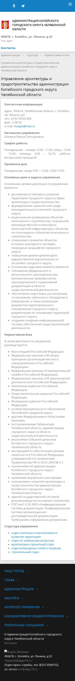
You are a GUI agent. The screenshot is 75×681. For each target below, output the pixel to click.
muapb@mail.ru (24, 126)
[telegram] (22, 5)
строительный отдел (25, 552)
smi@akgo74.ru (27, 669)
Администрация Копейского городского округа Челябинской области (39, 25)
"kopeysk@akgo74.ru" (18, 660)
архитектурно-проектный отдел (32, 544)
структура (32, 55)
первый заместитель (57, 55)
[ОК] (14, 5)
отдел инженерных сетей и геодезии (36, 548)
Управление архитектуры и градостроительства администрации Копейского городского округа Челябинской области (30, 66)
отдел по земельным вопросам (32, 540)
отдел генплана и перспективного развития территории (34, 535)
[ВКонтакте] (5, 5)
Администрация (10, 55)
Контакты (8, 48)
